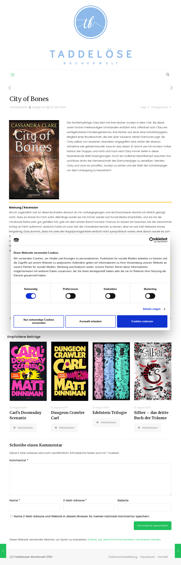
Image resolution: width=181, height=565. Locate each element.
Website (123, 500)
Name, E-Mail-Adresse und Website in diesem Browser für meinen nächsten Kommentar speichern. (82, 516)
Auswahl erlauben (90, 321)
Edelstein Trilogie (110, 412)
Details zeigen (151, 308)
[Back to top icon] (164, 557)
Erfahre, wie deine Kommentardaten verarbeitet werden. (124, 539)
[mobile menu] (13, 75)
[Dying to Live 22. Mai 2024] (3, 551)
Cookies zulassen (142, 321)
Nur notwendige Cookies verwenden (39, 321)
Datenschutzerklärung (123, 557)
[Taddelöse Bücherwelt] (90, 35)
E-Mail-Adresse (75, 500)
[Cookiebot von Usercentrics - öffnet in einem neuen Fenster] (151, 240)
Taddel (36, 107)
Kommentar (19, 460)
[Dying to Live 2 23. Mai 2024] (178, 551)
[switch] (71, 296)
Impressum (147, 557)
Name (15, 500)
